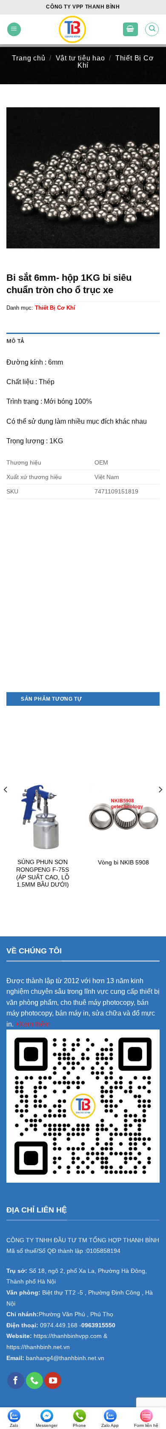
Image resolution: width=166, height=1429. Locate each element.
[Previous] (6, 806)
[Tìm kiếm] (152, 29)
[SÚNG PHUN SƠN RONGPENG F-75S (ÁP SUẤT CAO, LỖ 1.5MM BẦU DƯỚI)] (42, 817)
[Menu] (14, 30)
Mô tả (15, 341)
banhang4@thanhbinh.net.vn (65, 1358)
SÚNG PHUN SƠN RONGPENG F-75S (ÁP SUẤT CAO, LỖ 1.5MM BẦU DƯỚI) (42, 873)
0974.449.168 (58, 1325)
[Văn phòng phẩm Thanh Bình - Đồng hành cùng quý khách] (72, 29)
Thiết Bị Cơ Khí (115, 61)
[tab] (83, 341)
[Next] (160, 806)
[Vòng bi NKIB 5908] (123, 817)
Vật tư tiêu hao (80, 58)
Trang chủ (28, 58)
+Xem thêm (32, 1024)
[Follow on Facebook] (15, 1380)
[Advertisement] (83, 605)
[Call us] (34, 1380)
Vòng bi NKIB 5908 (123, 862)
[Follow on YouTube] (52, 1380)
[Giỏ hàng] (130, 30)
